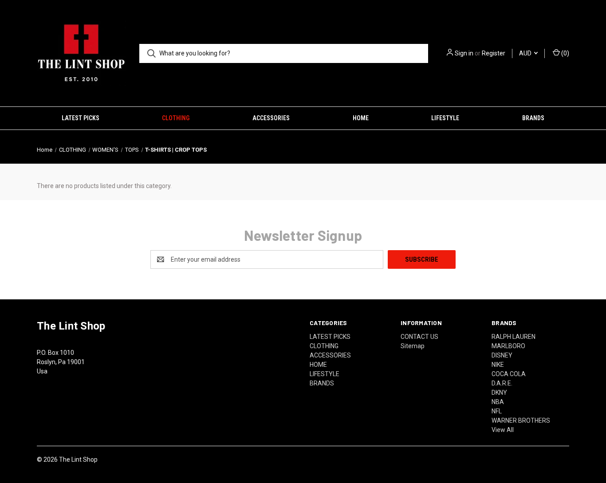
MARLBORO (508, 345)
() (564, 53)
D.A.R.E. (502, 383)
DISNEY (502, 355)
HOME (361, 118)
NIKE (498, 364)
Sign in (464, 53)
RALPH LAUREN (513, 336)
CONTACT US (419, 336)
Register (493, 53)
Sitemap (413, 345)
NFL (497, 411)
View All (503, 429)
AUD (526, 53)
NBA (498, 401)
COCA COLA (509, 373)
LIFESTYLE (445, 118)
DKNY (499, 392)
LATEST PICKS (80, 118)
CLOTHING (175, 118)
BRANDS (533, 118)
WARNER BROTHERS (521, 420)
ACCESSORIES (271, 118)
